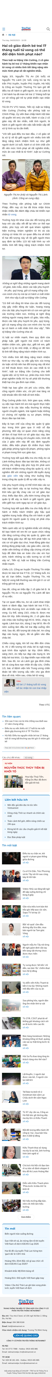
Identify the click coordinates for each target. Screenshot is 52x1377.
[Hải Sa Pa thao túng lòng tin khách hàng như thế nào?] (11, 1061)
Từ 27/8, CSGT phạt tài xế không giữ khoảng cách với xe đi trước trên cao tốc (36, 1021)
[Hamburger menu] (3, 29)
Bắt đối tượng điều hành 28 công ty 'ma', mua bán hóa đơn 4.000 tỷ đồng (36, 1133)
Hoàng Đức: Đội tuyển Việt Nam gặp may (24, 1278)
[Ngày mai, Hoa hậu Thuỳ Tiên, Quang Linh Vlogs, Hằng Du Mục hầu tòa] (13, 781)
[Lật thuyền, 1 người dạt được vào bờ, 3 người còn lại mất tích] (11, 1079)
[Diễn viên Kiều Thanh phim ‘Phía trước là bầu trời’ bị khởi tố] (11, 1188)
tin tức (30, 805)
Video (18, 681)
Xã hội (11, 35)
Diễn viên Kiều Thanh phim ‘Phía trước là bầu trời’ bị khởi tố (36, 1186)
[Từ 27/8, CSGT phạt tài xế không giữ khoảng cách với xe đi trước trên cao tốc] (11, 1023)
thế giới (21, 821)
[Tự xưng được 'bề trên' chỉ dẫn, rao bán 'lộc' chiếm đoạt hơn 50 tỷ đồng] (11, 970)
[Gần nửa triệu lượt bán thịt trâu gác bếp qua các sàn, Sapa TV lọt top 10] (11, 911)
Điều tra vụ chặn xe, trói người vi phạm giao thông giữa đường (35, 856)
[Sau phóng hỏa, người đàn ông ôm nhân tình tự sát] (11, 1005)
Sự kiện (8, 763)
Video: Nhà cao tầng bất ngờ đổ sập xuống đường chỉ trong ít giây (36, 892)
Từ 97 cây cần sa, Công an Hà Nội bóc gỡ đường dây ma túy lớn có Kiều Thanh (35, 1115)
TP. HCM (6, 1357)
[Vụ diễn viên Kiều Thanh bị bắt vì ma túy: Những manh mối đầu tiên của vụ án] (11, 987)
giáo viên (12, 476)
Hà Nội (5, 1346)
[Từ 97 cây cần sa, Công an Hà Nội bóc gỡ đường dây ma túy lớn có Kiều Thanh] (11, 1117)
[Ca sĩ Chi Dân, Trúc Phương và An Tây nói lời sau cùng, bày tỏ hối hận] (11, 876)
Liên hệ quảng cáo (26, 1335)
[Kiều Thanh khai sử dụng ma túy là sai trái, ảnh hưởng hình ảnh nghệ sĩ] (11, 1152)
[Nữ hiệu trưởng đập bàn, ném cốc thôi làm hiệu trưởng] (11, 1206)
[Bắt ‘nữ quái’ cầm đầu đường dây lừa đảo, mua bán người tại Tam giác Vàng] (11, 929)
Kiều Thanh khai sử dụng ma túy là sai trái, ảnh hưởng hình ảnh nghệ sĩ (36, 1151)
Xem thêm (26, 1217)
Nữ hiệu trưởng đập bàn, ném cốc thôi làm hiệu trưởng (34, 1204)
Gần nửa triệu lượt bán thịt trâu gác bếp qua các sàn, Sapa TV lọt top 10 (35, 910)
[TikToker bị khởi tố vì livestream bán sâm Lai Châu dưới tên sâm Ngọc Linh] (11, 1097)
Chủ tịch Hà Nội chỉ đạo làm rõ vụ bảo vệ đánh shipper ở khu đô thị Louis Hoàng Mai (36, 1168)
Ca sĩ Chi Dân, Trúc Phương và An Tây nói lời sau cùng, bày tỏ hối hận (36, 874)
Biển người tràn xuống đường (19, 1234)
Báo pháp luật (18, 837)
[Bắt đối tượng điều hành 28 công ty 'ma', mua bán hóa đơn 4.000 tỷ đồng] (11, 1135)
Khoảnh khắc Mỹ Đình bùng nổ (19, 1271)
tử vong (12, 214)
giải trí (37, 829)
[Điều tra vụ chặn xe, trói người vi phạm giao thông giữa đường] (11, 858)
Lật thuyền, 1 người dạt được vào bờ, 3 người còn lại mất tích (35, 1077)
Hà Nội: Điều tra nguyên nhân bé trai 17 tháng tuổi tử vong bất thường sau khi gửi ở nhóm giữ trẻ (27, 738)
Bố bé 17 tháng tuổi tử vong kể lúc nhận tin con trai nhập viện (25, 688)
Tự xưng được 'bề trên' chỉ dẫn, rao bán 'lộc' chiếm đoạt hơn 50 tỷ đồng (36, 968)
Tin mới (10, 1228)
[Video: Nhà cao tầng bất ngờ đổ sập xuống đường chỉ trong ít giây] (11, 894)
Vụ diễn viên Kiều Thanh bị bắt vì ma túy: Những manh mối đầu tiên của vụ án (35, 986)
